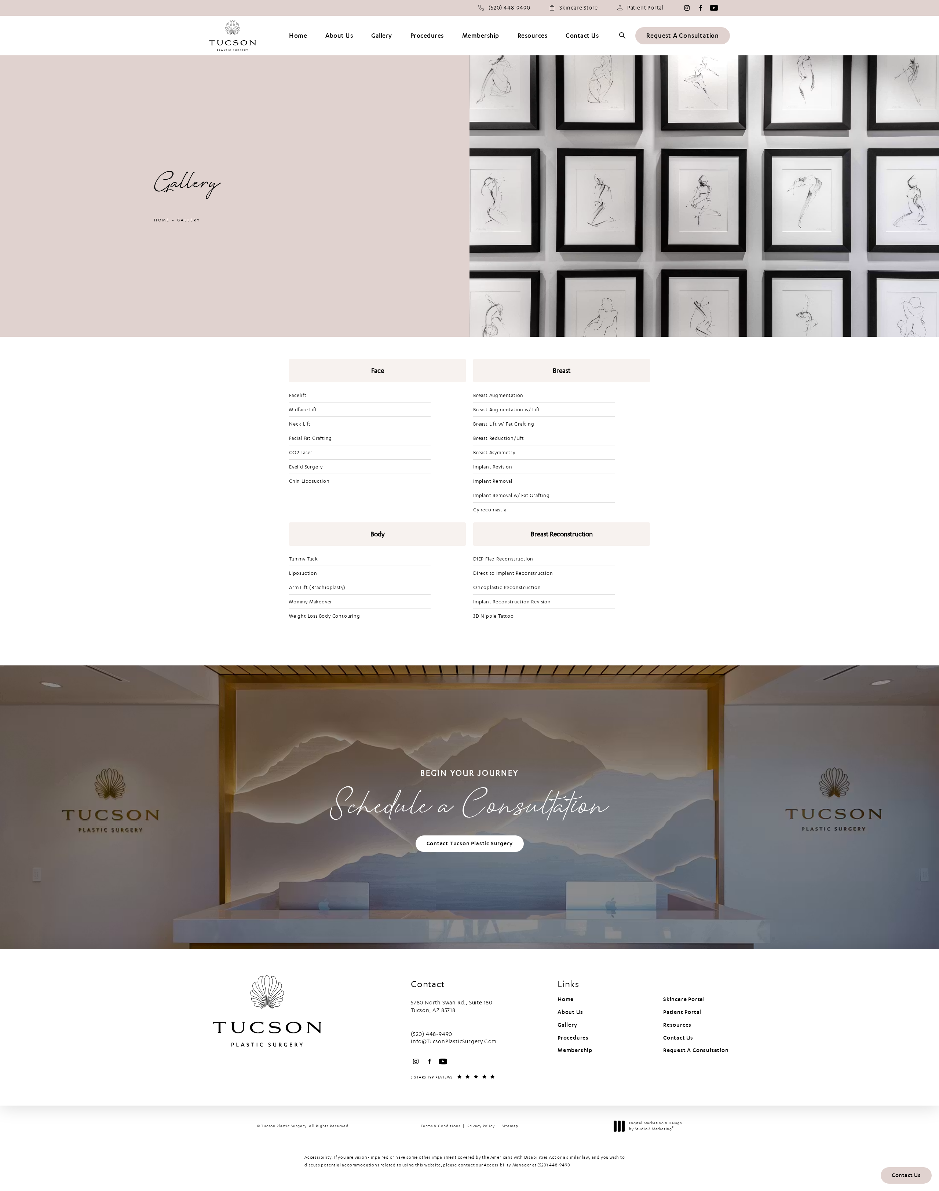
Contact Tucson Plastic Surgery (470, 843)
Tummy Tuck (303, 559)
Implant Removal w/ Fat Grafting (511, 495)
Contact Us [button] (906, 1175)
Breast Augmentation (498, 395)
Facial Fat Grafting (310, 438)
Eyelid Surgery (306, 467)
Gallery (188, 220)
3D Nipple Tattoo (493, 616)
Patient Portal (645, 7)
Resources (677, 1025)
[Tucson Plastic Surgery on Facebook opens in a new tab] (700, 8)
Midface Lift (303, 409)
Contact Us (678, 1037)
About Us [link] (339, 35)
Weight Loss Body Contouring (324, 616)
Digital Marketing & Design (655, 1126)
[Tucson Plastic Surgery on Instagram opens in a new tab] (687, 8)
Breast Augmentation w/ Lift (506, 409)
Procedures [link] (427, 35)
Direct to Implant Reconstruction (513, 573)
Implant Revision (492, 467)
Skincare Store (578, 7)
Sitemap (510, 1126)
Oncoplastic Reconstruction (507, 587)
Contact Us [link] (582, 35)
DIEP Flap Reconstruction (503, 559)
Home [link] (298, 35)
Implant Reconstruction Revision (512, 601)
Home (162, 220)
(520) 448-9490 (553, 1165)
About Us (570, 1012)
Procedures (573, 1037)
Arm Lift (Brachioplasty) (317, 587)
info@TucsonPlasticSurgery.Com (454, 1041)
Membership (575, 1050)
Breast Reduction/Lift (498, 438)
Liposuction (303, 573)
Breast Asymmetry (494, 452)
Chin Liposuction (309, 481)
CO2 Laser (301, 452)
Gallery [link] (381, 35)
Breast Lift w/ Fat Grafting (503, 424)
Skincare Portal (684, 999)
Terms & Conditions (440, 1126)
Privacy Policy (481, 1126)
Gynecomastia (490, 509)
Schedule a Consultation (469, 798)
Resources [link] (533, 35)
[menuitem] (687, 8)
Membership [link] (480, 35)
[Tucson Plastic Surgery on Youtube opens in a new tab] (714, 8)
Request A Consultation (682, 35)
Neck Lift (300, 424)
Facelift (297, 395)
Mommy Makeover (310, 601)
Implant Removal (492, 481)
